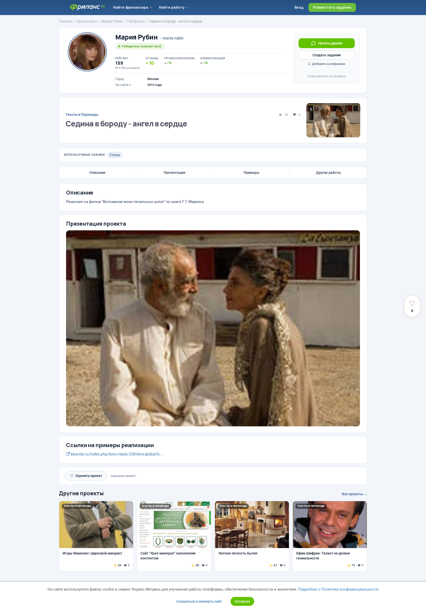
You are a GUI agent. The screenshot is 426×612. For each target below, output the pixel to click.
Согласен (242, 601)
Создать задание (327, 55)
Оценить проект (86, 475)
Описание (97, 173)
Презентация (174, 173)
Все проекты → (354, 494)
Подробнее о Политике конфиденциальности (338, 589)
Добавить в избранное (328, 64)
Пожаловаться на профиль (326, 76)
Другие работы (328, 173)
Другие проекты (81, 493)
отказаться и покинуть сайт (199, 601)
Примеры (251, 173)
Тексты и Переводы (82, 115)
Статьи (115, 155)
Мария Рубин (136, 37)
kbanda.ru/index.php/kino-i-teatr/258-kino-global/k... (116, 454)
